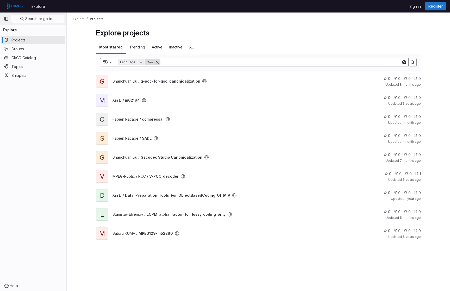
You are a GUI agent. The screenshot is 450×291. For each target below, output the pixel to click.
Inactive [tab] (176, 47)
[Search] (412, 62)
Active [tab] (157, 47)
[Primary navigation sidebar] (6, 19)
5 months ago (410, 218)
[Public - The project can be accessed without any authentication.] (204, 81)
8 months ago (410, 84)
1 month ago (411, 123)
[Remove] (157, 62)
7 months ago (410, 161)
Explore (38, 6)
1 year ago (413, 199)
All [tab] (191, 47)
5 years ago (412, 180)
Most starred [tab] (111, 47)
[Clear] (404, 62)
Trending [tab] (137, 47)
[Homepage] (15, 6)
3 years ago (412, 104)
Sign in (415, 6)
